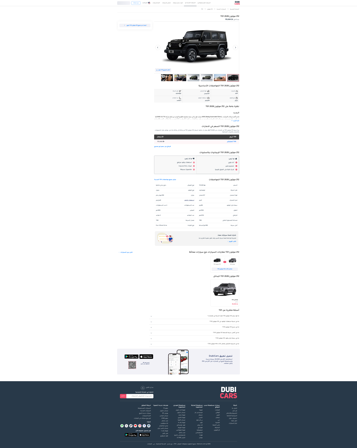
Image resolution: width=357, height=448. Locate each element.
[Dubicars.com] (228, 393)
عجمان (218, 417)
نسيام (201, 415)
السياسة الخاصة (232, 416)
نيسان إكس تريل (162, 428)
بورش (201, 438)
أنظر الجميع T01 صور (164, 70)
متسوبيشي (199, 433)
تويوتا (201, 410)
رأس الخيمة (216, 425)
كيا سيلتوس (164, 423)
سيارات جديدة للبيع (145, 413)
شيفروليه (200, 430)
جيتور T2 (165, 408)
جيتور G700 (164, 418)
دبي (219, 420)
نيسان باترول (181, 412)
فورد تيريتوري (164, 436)
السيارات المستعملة (144, 408)
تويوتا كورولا (181, 427)
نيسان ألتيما (181, 420)
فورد (201, 422)
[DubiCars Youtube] (135, 425)
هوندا (201, 435)
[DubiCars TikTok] (131, 425)
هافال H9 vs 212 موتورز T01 (224, 269)
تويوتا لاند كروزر (180, 410)
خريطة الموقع (146, 405)
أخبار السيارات (146, 416)
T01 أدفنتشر (231, 142)
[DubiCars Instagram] (140, 425)
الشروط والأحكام (232, 413)
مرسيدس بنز (199, 412)
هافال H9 (235, 300)
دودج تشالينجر (163, 426)
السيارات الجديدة (145, 411)
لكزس (201, 417)
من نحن (234, 411)
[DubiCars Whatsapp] (122, 426)
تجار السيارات (233, 423)
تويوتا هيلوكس (180, 430)
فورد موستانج (181, 425)
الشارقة (217, 427)
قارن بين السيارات (126, 252)
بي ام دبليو (199, 420)
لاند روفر (200, 425)
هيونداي (200, 427)
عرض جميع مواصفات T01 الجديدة (165, 179)
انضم (123, 396)
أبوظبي (218, 412)
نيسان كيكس (164, 416)
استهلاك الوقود (189, 200)
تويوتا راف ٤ (164, 431)
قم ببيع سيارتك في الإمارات (142, 418)
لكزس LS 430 (181, 438)
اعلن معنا (234, 421)
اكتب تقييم (232, 241)
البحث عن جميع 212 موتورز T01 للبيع (136, 25)
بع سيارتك (136, 3)
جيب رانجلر (182, 433)
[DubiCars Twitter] (126, 425)
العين (218, 415)
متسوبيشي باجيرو (179, 435)
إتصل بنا (234, 408)
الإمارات (217, 410)
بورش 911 (165, 413)
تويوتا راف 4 (181, 422)
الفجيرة (217, 422)
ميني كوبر (165, 433)
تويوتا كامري (181, 417)
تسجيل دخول (123, 2)
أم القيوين (217, 430)
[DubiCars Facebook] (144, 425)
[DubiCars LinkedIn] (149, 425)
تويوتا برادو (182, 415)
